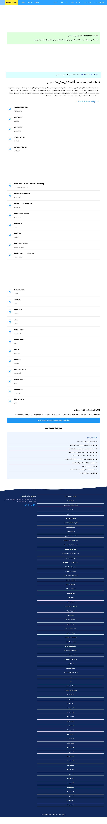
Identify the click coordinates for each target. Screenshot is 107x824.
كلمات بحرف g (70, 721)
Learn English (70, 597)
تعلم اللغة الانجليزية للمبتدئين (71, 522)
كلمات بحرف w (70, 791)
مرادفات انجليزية (71, 531)
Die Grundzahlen (20, 369)
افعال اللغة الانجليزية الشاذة (70, 544)
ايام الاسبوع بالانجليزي (70, 646)
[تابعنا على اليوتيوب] (29, 505)
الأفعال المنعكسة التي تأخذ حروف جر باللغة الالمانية (82, 469)
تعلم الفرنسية (70, 615)
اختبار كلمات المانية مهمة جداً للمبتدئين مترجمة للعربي (53, 420)
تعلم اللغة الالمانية (85, 74)
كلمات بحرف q (70, 765)
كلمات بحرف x (70, 796)
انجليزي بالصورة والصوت (71, 606)
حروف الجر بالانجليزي (71, 641)
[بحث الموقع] (2, 2)
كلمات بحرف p (70, 760)
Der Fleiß (17, 233)
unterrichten (18, 389)
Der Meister (18, 223)
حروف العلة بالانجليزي (70, 558)
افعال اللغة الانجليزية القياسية (70, 540)
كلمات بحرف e (70, 712)
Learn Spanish (70, 602)
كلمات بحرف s (70, 774)
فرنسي (72, 2)
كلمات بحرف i (70, 730)
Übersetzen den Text (21, 213)
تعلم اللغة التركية (71, 593)
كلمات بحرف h (70, 725)
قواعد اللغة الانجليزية (71, 518)
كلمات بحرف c (70, 703)
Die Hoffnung (19, 399)
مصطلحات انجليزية (70, 527)
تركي (66, 2)
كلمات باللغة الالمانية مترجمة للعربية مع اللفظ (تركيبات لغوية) (80, 459)
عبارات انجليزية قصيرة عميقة (71, 650)
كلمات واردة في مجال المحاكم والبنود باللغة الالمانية (82, 445)
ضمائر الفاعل (70, 663)
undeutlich (18, 310)
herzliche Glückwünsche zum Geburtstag (29, 184)
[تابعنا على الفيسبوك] (34, 505)
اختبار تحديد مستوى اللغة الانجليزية (70, 553)
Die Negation (19, 339)
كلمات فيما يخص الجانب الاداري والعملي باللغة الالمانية (82, 452)
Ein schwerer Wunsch (22, 193)
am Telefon (18, 127)
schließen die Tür (20, 147)
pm (70, 677)
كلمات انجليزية (70, 509)
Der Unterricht (19, 290)
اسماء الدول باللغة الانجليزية (70, 575)
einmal (16, 349)
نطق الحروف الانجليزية (70, 628)
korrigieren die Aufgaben (23, 203)
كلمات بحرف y (70, 800)
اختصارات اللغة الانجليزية (70, 549)
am (70, 681)
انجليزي (79, 2)
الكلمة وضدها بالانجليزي (70, 536)
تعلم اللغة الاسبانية (70, 588)
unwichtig (17, 359)
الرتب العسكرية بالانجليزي (70, 659)
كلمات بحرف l (70, 743)
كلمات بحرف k (70, 738)
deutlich (17, 300)
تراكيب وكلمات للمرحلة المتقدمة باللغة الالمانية (83, 455)
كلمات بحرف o (70, 756)
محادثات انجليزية (71, 514)
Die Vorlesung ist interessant (24, 253)
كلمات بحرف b (70, 699)
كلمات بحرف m (70, 747)
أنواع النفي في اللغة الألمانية (88, 466)
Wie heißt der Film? (21, 107)
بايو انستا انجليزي (71, 633)
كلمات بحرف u (70, 782)
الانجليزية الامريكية (70, 611)
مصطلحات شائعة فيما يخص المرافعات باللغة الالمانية (82, 448)
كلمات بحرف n (70, 752)
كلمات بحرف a (70, 694)
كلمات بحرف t (70, 778)
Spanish (30, 2)
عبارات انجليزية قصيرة (70, 655)
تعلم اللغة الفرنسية (70, 580)
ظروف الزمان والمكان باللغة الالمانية (86, 441)
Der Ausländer (19, 379)
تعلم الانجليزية (87, 2)
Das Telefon (18, 117)
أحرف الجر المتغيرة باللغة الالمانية (87, 473)
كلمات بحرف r (70, 769)
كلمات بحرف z (70, 804)
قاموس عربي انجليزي (70, 571)
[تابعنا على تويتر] (26, 505)
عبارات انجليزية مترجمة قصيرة (71, 505)
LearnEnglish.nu (11, 2)
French (37, 2)
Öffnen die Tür (19, 137)
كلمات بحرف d (70, 707)
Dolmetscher (19, 329)
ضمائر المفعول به (70, 668)
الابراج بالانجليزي (70, 685)
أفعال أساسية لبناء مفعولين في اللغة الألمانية (84, 462)
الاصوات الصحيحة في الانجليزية (70, 562)
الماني (61, 2)
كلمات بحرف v (70, 787)
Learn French (70, 624)
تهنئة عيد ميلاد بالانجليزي (71, 637)
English (23, 2)
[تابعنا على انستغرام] (31, 505)
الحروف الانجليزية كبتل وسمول (70, 672)
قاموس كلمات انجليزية (70, 566)
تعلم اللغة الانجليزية (99, 2)
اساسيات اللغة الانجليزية (70, 496)
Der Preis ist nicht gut (22, 243)
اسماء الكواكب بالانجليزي (71, 690)
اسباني (55, 2)
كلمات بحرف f (70, 716)
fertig (16, 319)
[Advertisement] (53, 18)
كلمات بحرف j (70, 734)
